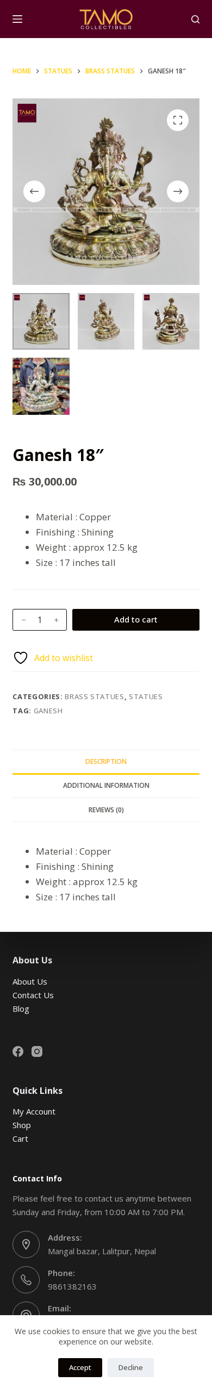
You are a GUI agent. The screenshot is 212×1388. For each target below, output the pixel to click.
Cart (20, 1138)
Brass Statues (94, 696)
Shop (22, 1124)
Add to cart (136, 619)
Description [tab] (106, 761)
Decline (131, 1367)
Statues (146, 696)
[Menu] (17, 19)
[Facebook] (18, 1051)
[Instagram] (37, 1051)
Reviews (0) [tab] (106, 809)
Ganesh (48, 710)
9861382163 (72, 1286)
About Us (30, 981)
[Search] (195, 19)
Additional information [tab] (106, 785)
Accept (80, 1367)
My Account (34, 1111)
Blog (21, 1008)
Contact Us (33, 994)
